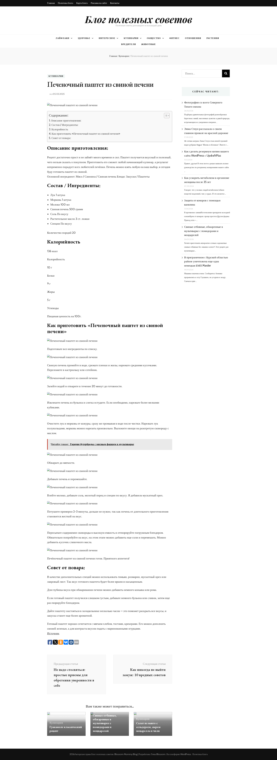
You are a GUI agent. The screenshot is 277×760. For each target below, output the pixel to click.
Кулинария (131, 38)
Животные (148, 44)
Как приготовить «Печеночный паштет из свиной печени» (86, 133)
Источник (53, 633)
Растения (212, 38)
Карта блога (82, 3)
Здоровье (84, 38)
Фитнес (174, 38)
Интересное (107, 38)
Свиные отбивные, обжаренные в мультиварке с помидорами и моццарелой (105, 723)
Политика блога (65, 3)
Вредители (128, 44)
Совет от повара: (61, 138)
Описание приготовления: (66, 120)
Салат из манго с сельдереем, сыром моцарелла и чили (148, 727)
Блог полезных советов (138, 19)
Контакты (114, 3)
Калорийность (59, 129)
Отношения (193, 38)
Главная (51, 3)
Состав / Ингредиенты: (64, 124)
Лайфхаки (62, 38)
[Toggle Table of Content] (165, 115)
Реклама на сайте (99, 3)
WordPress (185, 754)
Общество (154, 38)
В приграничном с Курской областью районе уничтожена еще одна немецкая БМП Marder (206, 261)
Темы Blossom (158, 754)
